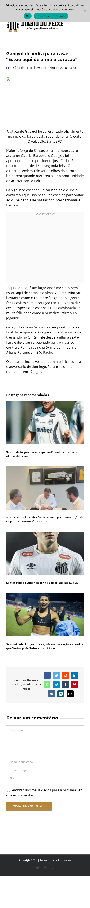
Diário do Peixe (22, 68)
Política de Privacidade (51, 16)
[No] (85, 11)
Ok (28, 16)
